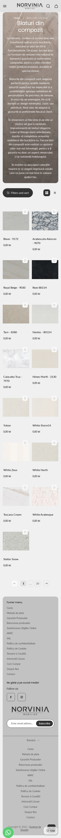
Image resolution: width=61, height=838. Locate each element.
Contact (11, 674)
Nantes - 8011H (42, 332)
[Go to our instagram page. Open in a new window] (22, 697)
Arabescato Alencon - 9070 (44, 241)
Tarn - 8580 (10, 332)
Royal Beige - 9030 (14, 287)
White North (40, 469)
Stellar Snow (10, 559)
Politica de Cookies (16, 648)
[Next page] (46, 583)
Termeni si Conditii (16, 653)
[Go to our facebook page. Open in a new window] (11, 697)
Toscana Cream (12, 514)
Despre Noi (13, 669)
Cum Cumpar (14, 663)
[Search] (48, 6)
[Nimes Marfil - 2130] (45, 358)
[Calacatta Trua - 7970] (16, 358)
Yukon (7, 425)
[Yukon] (16, 407)
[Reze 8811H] (45, 269)
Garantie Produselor (17, 618)
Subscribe (44, 723)
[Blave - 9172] (16, 221)
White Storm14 (42, 425)
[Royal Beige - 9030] (16, 269)
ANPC (10, 633)
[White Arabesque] (45, 496)
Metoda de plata (15, 613)
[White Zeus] (16, 452)
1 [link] (23, 583)
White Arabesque (43, 514)
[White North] (45, 452)
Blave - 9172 (10, 238)
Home (17, 18)
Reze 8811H (40, 287)
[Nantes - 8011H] (45, 314)
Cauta (10, 607)
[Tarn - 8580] (16, 314)
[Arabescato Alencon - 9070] (45, 221)
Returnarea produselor (18, 623)
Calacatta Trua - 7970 (12, 378)
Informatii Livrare (16, 658)
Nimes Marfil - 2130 (44, 376)
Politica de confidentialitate (21, 643)
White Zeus (10, 469)
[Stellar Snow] (16, 541)
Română (31, 740)
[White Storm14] (45, 407)
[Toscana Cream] (16, 496)
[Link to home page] (30, 711)
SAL (9, 638)
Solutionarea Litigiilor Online (21, 628)
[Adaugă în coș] (25, 211)
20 (37, 583)
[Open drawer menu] (5, 6)
